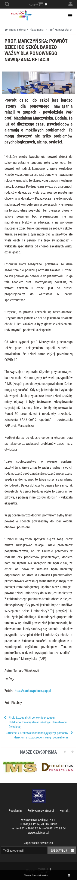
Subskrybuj (58, 850)
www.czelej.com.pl (38, 832)
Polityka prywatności (41, 810)
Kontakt (65, 810)
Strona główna (17, 30)
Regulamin (15, 810)
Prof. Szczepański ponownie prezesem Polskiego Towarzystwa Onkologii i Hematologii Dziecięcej (38, 722)
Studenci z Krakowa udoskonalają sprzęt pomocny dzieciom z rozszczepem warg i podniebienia (37, 735)
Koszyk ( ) (39, 4)
